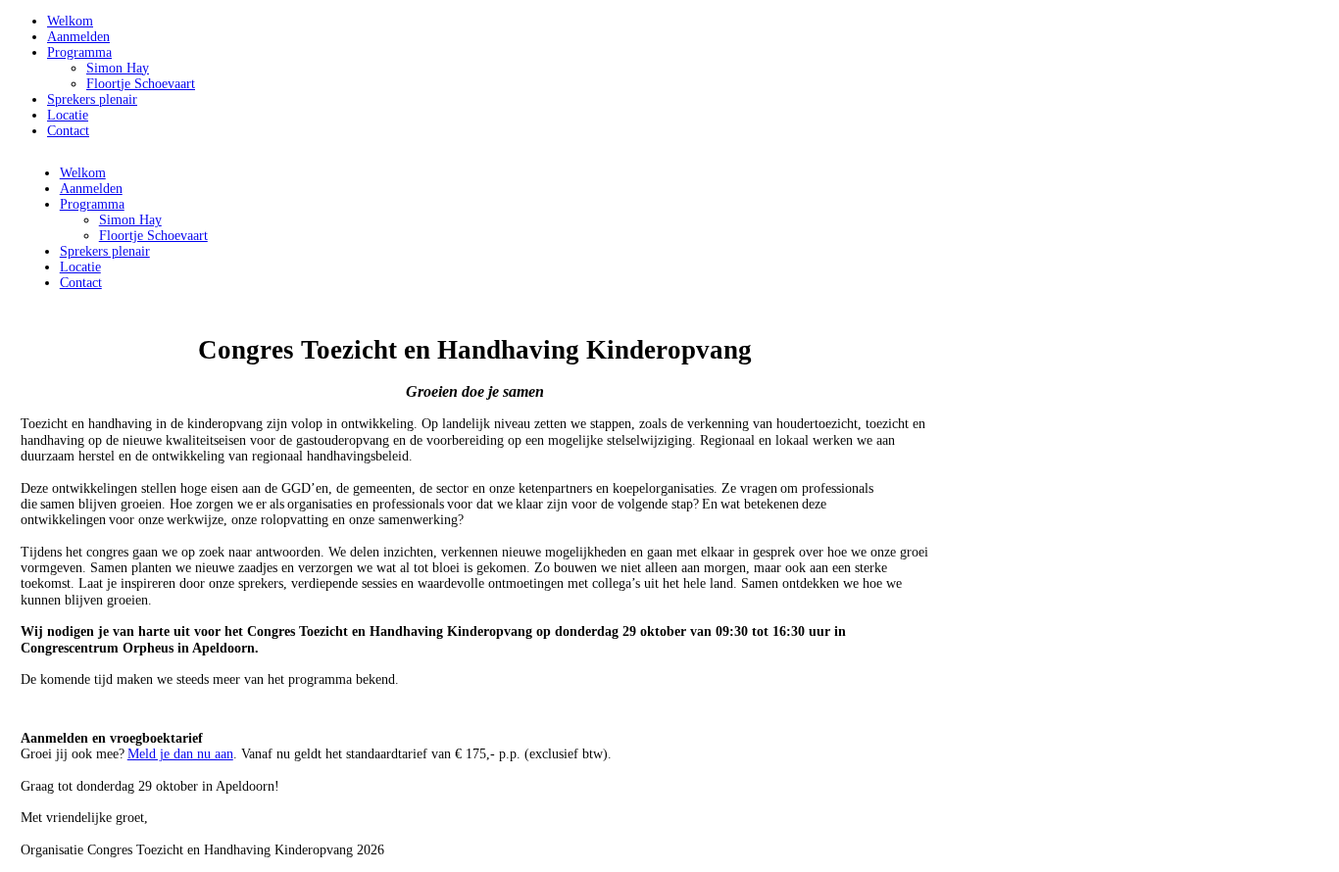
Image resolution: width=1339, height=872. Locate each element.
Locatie (67, 115)
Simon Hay (117, 68)
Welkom (70, 21)
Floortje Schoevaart (140, 83)
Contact (68, 130)
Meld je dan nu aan (180, 754)
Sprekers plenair (92, 99)
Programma (79, 52)
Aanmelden (78, 36)
